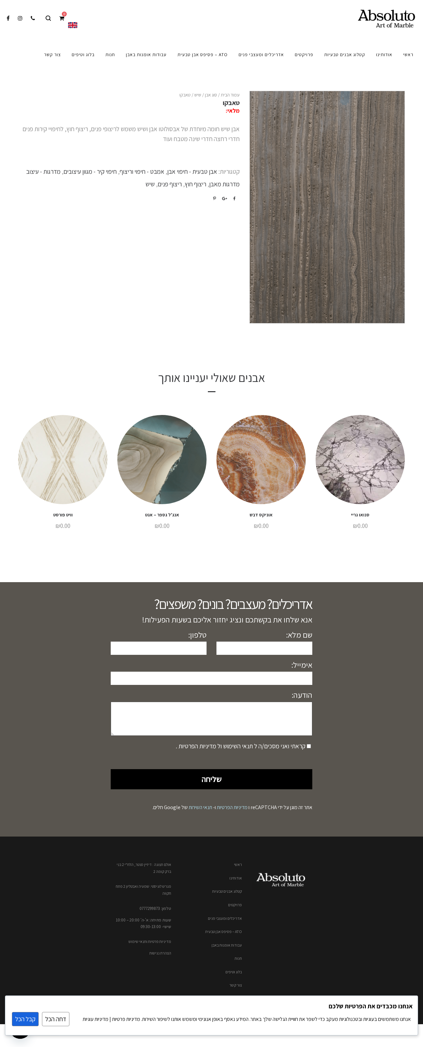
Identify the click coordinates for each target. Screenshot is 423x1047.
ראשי (238, 864)
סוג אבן (211, 95)
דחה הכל (55, 1019)
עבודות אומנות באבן (227, 945)
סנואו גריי (360, 515)
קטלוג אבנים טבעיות (227, 891)
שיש (197, 95)
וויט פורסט (63, 515)
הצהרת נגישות (160, 953)
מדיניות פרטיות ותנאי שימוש (150, 941)
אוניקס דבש (261, 515)
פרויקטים (235, 904)
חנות (238, 958)
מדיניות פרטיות (125, 1019)
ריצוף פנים (170, 184)
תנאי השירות (200, 807)
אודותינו (235, 878)
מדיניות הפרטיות (196, 746)
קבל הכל (25, 1019)
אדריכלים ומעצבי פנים (225, 918)
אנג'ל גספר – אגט (162, 515)
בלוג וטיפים (233, 971)
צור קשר (235, 985)
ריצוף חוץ (195, 184)
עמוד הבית (230, 95)
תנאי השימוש (237, 746)
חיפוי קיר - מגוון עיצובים (90, 171)
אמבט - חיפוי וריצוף (142, 171)
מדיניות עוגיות (95, 1019)
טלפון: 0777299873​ (155, 908)
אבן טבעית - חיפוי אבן (192, 171)
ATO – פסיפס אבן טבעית (223, 931)
